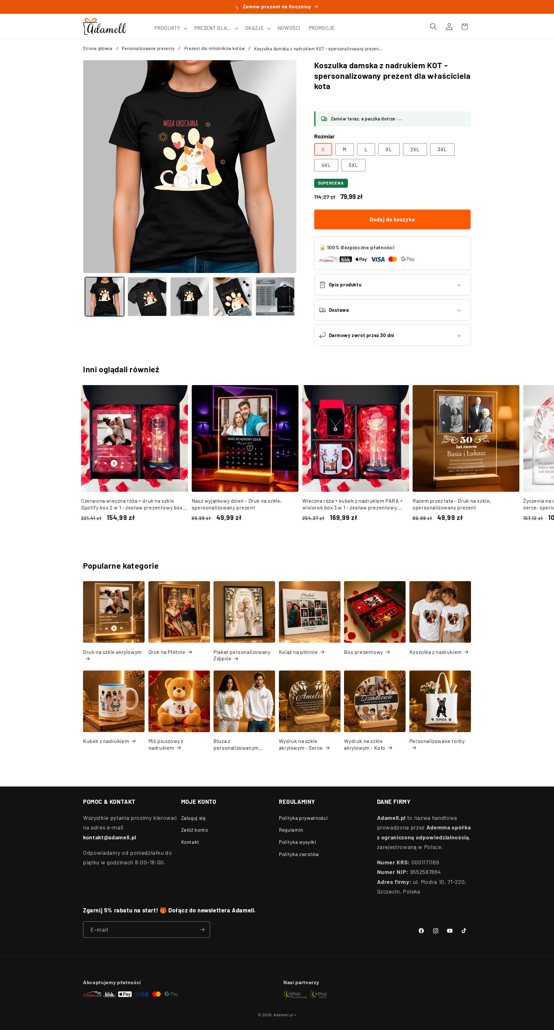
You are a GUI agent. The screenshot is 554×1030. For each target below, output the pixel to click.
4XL (326, 165)
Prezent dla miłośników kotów (214, 48)
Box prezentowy (363, 652)
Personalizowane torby (437, 741)
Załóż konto (194, 830)
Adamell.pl (283, 1014)
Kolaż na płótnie (298, 652)
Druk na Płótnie (167, 652)
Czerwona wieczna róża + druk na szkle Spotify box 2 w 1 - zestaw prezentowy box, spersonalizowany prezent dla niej (132, 504)
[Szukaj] (433, 26)
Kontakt (190, 842)
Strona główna (98, 48)
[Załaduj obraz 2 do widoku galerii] (147, 296)
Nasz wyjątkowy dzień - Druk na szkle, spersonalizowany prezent (237, 504)
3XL (442, 149)
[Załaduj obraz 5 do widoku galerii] (275, 296)
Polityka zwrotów (299, 854)
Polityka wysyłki (297, 842)
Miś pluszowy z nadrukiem (165, 744)
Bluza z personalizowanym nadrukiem (236, 744)
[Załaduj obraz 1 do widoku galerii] (104, 296)
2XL (415, 149)
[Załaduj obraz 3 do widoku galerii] (189, 296)
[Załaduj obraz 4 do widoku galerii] (232, 296)
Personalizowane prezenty (148, 48)
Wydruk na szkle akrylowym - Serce (301, 744)
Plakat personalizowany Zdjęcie (242, 655)
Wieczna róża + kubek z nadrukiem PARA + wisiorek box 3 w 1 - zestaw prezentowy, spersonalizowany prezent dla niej (352, 504)
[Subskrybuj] (202, 929)
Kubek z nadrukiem (106, 741)
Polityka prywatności (303, 818)
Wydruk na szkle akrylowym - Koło (364, 744)
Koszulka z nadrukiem (435, 652)
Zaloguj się (193, 818)
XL (389, 149)
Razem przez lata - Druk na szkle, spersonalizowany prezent (452, 504)
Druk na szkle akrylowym (112, 652)
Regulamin (291, 830)
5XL (353, 165)
